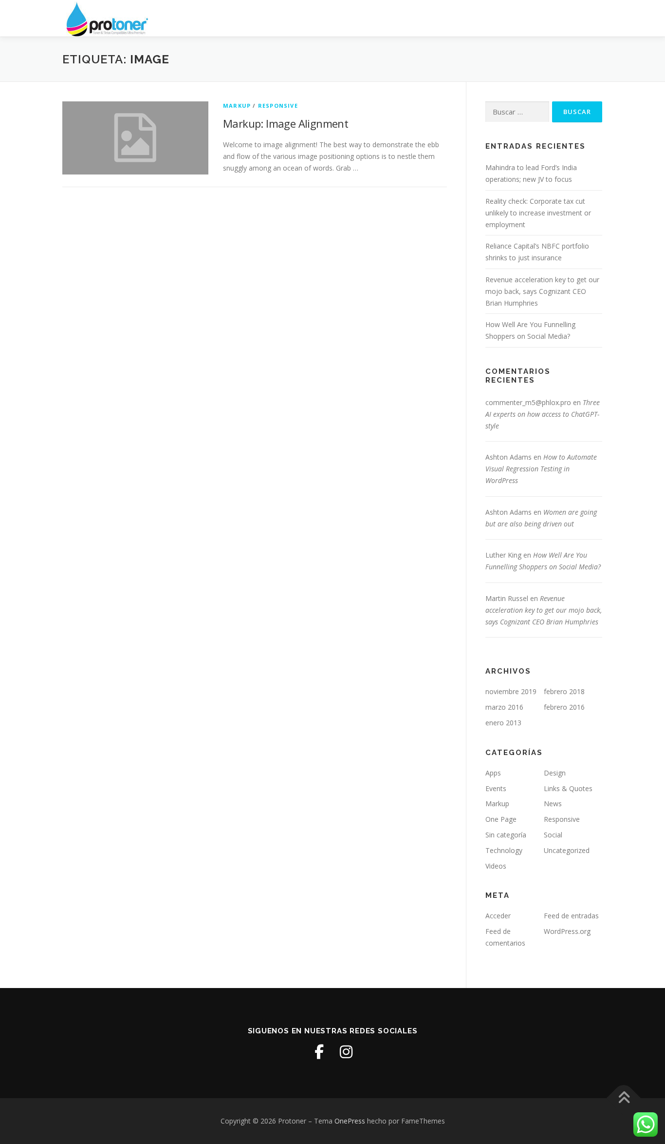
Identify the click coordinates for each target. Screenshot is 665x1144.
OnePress (349, 1120)
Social (553, 834)
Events (495, 788)
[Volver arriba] (624, 1098)
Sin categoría (505, 834)
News (553, 803)
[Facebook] (319, 1052)
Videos (495, 866)
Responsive (278, 105)
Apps (493, 772)
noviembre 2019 (510, 691)
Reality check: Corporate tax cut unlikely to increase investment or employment (538, 212)
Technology (503, 850)
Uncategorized (567, 850)
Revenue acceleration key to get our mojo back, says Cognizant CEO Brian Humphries (542, 291)
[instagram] (346, 1052)
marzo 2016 (504, 707)
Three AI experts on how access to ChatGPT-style (542, 414)
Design (555, 772)
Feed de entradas (571, 915)
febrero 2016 (564, 707)
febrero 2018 (564, 691)
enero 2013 (503, 722)
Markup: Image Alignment (285, 123)
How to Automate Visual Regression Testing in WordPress (541, 468)
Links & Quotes (568, 788)
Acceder (498, 915)
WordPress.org (567, 931)
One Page (501, 819)
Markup (237, 105)
